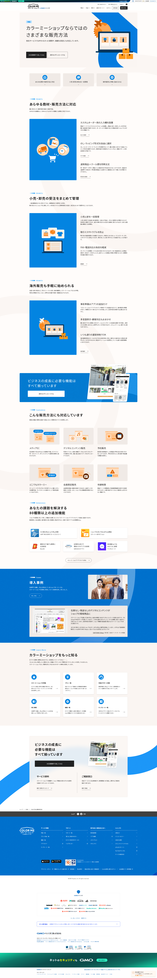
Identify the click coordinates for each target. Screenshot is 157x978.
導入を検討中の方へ (102, 4)
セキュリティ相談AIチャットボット (83, 940)
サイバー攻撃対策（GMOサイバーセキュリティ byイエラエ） (55, 941)
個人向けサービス (104, 974)
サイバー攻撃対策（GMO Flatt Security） (75, 941)
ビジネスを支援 (61, 974)
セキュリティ (68, 974)
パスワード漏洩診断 (63, 940)
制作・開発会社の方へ (113, 4)
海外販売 (82, 351)
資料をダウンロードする (57, 55)
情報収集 (87, 974)
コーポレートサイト (75, 918)
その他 (111, 974)
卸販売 (82, 264)
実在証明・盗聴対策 (40, 941)
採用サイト (83, 918)
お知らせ (122, 4)
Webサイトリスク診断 (72, 940)
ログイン (109, 8)
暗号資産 (98, 974)
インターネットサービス (41, 974)
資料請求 (115, 8)
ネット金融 (93, 974)
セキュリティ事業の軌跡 (95, 941)
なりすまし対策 (86, 941)
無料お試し (124, 8)
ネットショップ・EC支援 (52, 974)
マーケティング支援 (75, 974)
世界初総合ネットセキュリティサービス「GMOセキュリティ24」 (47, 940)
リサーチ (82, 974)
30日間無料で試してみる (36, 55)
